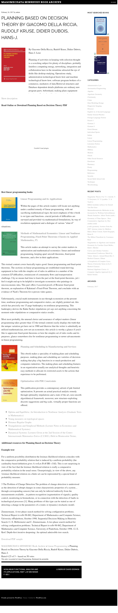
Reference (91, 173)
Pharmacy (91, 164)
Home (113, 2)
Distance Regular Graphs (20, 422)
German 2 (91, 123)
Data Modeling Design (96, 103)
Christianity (92, 97)
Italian (90, 135)
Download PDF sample (12, 539)
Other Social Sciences (95, 158)
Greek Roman (92, 129)
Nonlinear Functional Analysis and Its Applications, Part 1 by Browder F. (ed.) (21, 572)
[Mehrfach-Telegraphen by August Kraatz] (102, 54)
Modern (90, 152)
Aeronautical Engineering (97, 88)
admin (18, 12)
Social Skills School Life (96, 179)
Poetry (90, 167)
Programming (92, 170)
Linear (90, 138)
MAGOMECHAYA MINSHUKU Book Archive (31, 2)
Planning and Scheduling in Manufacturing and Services (48, 346)
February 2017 (93, 286)
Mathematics (92, 147)
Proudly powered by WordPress (11, 598)
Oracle (90, 155)
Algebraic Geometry (95, 94)
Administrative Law (95, 85)
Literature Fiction (94, 144)
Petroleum (91, 161)
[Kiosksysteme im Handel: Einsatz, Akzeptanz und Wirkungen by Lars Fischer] (100, 73)
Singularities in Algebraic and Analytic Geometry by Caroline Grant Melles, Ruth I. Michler (101, 245)
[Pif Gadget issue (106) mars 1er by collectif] (95, 54)
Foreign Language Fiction (97, 117)
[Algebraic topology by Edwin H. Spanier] (100, 34)
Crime (90, 100)
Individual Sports (94, 132)
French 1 (91, 120)
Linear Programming (24, 559)
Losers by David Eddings (67, 569)
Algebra (90, 91)
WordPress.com (41, 598)
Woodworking (93, 184)
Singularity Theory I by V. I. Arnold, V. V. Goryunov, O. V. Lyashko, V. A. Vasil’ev (102, 199)
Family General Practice (96, 114)
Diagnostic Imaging (95, 106)
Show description (9, 98)
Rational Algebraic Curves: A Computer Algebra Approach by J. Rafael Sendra (100, 272)
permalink (45, 559)
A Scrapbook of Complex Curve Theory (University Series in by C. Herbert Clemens (100, 264)
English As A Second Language (99, 112)
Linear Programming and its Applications (41, 199)
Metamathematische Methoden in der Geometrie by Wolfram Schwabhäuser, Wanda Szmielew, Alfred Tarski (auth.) (101, 212)
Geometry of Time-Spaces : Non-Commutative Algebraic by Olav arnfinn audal (99, 221)
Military (90, 149)
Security (90, 176)
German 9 (91, 126)
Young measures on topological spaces (26, 418)
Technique (91, 182)
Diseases (91, 109)
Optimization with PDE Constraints (38, 381)
